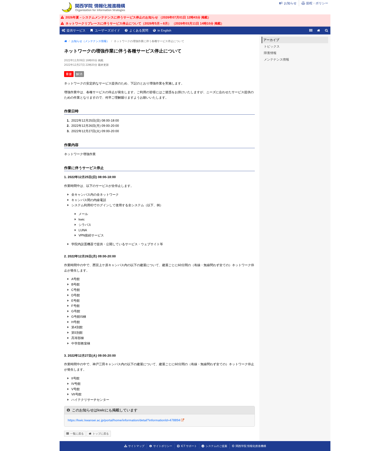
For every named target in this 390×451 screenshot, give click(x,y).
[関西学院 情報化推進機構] (93, 7)
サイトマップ (136, 446)
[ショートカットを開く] (311, 30)
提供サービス (76, 30)
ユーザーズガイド (107, 30)
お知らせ (290, 3)
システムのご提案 (216, 446)
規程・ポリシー (317, 3)
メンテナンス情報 (276, 59)
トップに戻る (101, 433)
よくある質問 (138, 30)
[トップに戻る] (319, 30)
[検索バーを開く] (326, 30)
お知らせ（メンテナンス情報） (90, 41)
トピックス (272, 46)
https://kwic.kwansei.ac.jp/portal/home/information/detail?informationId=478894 (124, 420)
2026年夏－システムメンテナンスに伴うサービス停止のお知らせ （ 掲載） (138, 17)
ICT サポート (189, 446)
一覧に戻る (77, 433)
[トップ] (65, 41)
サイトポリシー (162, 446)
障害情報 (270, 53)
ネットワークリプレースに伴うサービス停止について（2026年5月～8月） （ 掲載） (144, 23)
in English (164, 30)
